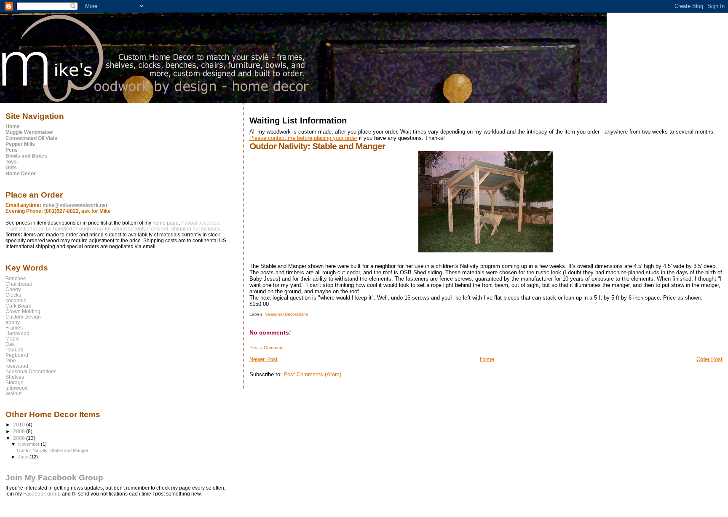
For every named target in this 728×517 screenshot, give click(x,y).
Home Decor (20, 174)
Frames (14, 327)
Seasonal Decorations (286, 314)
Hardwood (17, 333)
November (29, 444)
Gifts (11, 168)
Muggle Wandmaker (29, 132)
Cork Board (18, 305)
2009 (19, 431)
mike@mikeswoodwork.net (75, 205)
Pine (10, 360)
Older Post (709, 359)
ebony (12, 322)
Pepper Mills (20, 144)
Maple (12, 338)
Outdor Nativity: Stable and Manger (52, 450)
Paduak (14, 349)
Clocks (13, 294)
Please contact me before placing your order (303, 138)
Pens (11, 150)
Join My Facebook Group (54, 477)
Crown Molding (22, 311)
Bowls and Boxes (26, 156)
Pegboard (16, 355)
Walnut (13, 393)
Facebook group (42, 494)
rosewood (16, 366)
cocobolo (16, 300)
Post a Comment (266, 347)
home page (166, 223)
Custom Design (23, 316)
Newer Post (263, 359)
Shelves (14, 377)
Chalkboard (18, 284)
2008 (19, 438)
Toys (11, 162)
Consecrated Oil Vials (31, 138)
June (23, 456)
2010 (19, 424)
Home (487, 359)
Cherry (13, 289)
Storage (14, 382)
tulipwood (16, 388)
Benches (15, 278)
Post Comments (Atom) (312, 374)
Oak (10, 344)
